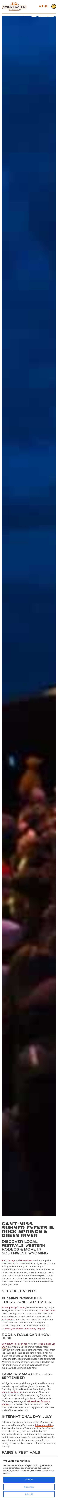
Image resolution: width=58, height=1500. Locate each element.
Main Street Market (12, 1392)
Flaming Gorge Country (14, 1307)
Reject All (29, 1494)
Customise (29, 1487)
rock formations (47, 1310)
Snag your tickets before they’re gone (25, 1328)
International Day (44, 1424)
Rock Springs (8, 1260)
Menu (43, 6)
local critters (8, 1319)
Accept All (29, 1479)
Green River (26, 1260)
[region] (29, 1478)
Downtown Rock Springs (14, 1343)
